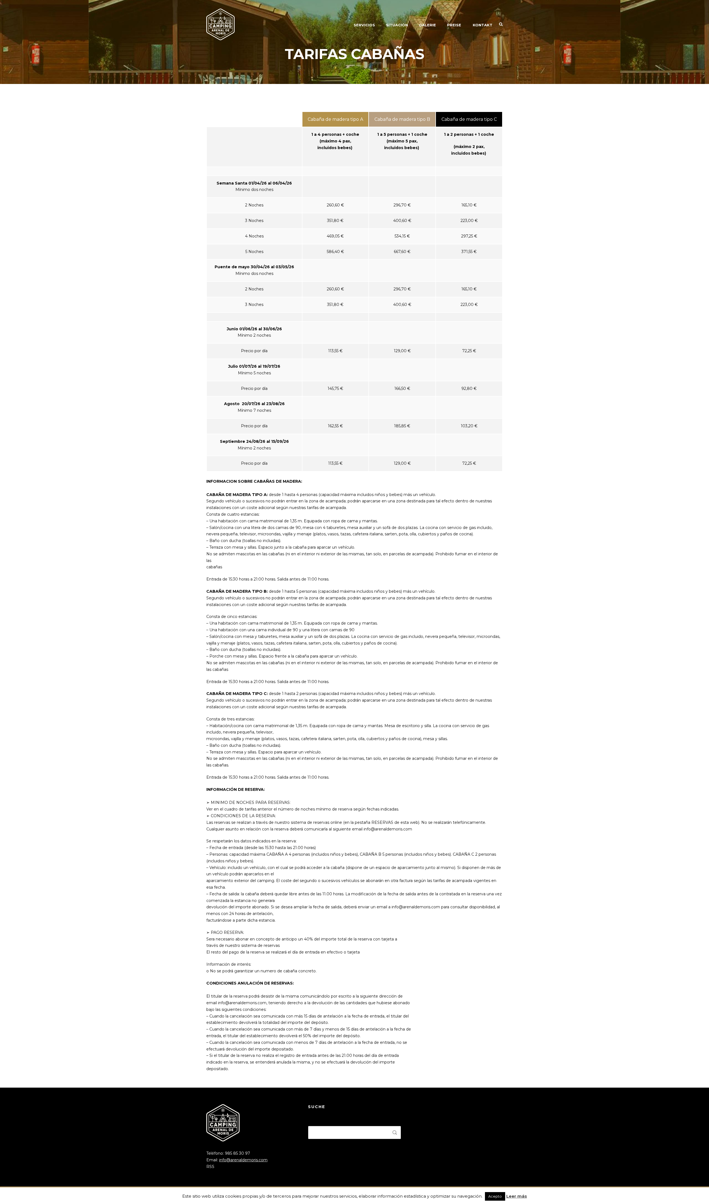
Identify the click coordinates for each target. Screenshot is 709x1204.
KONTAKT (482, 25)
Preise (454, 25)
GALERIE (427, 25)
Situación (397, 25)
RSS (210, 1166)
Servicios (364, 25)
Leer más (516, 1196)
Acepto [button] (495, 1196)
